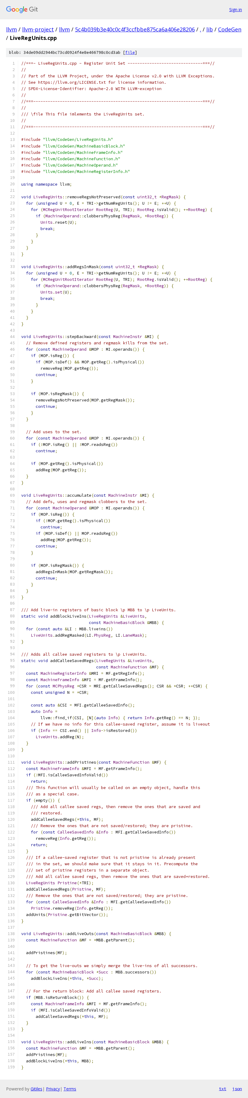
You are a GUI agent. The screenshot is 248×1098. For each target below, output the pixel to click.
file (130, 52)
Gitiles (36, 1089)
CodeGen (229, 29)
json (237, 1088)
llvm (11, 29)
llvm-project (38, 29)
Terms (70, 1089)
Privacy (53, 1089)
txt (222, 1088)
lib (209, 29)
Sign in (235, 9)
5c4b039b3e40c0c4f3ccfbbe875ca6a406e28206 (135, 29)
